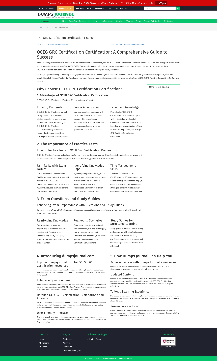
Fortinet (82, 21)
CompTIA (73, 21)
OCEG (48, 27)
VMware (129, 21)
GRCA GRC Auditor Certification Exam (53, 44)
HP (89, 21)
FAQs (89, 8)
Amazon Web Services (152, 21)
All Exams (43, 346)
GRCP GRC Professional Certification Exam (127, 44)
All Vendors (51, 8)
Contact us (67, 339)
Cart (109, 8)
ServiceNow (168, 21)
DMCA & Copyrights (72, 350)
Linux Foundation (106, 21)
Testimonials (99, 8)
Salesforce (120, 21)
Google (138, 21)
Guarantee (79, 8)
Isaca (95, 21)
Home (41, 8)
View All (74, 24)
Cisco (64, 21)
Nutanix (65, 24)
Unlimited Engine (94, 339)
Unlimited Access (65, 8)
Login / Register (120, 8)
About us (66, 343)
